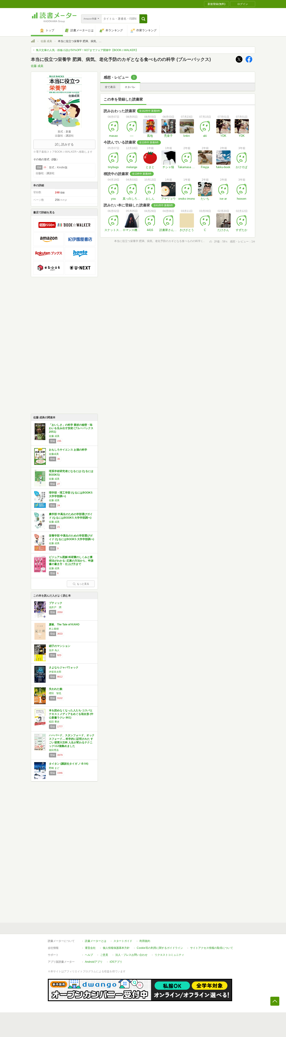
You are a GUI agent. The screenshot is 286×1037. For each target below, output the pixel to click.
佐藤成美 (54, 454)
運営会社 (90, 948)
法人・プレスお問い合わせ (131, 955)
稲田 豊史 (54, 721)
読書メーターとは (95, 941)
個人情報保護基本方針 (116, 948)
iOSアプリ (116, 961)
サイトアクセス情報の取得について (211, 948)
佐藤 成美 (46, 41)
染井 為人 (54, 650)
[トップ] (33, 41)
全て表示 (110, 87)
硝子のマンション (59, 646)
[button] (143, 18)
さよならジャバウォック (63, 667)
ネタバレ (130, 87)
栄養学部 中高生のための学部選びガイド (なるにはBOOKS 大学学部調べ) (71, 537)
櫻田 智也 (55, 693)
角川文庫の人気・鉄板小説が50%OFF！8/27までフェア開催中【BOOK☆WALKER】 (87, 50)
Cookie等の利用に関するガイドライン (160, 948)
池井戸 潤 (55, 607)
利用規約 (144, 941)
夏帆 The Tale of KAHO (64, 624)
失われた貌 (55, 689)
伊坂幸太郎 (55, 671)
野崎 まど (54, 768)
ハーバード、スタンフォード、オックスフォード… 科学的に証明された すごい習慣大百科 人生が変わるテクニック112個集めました (72, 740)
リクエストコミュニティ (169, 955)
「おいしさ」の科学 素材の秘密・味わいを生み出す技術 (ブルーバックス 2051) (71, 428)
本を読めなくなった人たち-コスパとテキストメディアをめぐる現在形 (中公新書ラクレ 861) (71, 714)
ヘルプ (89, 955)
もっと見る (83, 583)
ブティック (55, 603)
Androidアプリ (94, 961)
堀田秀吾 (54, 750)
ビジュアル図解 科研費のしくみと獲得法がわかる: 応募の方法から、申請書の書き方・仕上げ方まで (71, 561)
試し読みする (64, 144)
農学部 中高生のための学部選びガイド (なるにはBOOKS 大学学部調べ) (71, 516)
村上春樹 (54, 628)
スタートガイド (123, 941)
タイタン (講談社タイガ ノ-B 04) (68, 763)
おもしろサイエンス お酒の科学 (68, 449)
